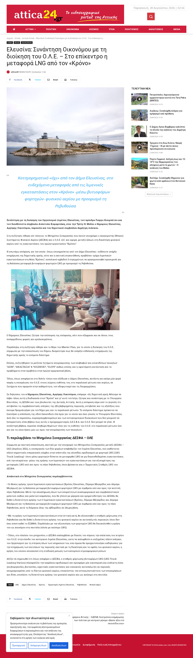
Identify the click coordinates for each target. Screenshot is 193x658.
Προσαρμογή (18, 645)
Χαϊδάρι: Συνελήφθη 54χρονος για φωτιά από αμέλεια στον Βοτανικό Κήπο (167, 181)
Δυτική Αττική (28, 38)
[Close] (69, 615)
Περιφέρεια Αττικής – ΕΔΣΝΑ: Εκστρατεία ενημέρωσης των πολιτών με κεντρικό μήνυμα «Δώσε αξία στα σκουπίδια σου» (96, 620)
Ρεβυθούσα (82, 584)
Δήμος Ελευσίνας (29, 584)
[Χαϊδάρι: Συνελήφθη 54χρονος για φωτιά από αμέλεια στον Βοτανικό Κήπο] (139, 182)
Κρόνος (42, 584)
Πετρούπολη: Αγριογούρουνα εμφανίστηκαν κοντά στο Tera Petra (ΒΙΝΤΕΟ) (168, 98)
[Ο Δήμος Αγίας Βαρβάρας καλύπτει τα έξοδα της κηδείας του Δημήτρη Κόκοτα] (139, 131)
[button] (151, 16)
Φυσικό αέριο (95, 584)
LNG (17, 584)
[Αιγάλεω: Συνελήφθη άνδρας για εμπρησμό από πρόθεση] (139, 115)
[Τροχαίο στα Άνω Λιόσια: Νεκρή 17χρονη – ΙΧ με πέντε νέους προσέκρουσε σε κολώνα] (139, 147)
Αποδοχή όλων (59, 645)
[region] (39, 632)
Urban (10, 42)
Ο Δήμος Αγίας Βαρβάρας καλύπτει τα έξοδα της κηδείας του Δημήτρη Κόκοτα (168, 130)
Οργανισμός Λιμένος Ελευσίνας (61, 584)
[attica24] (9, 71)
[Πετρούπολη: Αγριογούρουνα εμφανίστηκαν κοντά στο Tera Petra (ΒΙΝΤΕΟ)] (139, 99)
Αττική (17, 38)
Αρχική (10, 38)
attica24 (14, 72)
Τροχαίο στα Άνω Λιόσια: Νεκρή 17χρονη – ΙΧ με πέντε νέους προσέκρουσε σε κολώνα (166, 146)
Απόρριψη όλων (38, 645)
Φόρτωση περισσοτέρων (158, 194)
